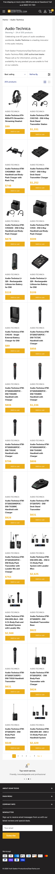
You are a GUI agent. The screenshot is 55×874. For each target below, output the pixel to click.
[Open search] (40, 11)
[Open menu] (4, 11)
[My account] (45, 11)
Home (5, 20)
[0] (50, 11)
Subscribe (11, 835)
